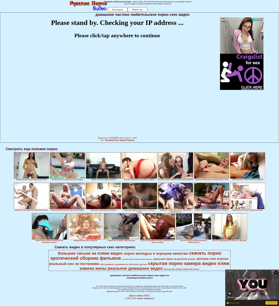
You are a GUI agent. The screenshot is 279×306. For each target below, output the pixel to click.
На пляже (109, 140)
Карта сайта (136, 295)
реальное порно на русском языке (174, 258)
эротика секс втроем (212, 258)
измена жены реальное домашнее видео (121, 268)
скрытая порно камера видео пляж (188, 263)
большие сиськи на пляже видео (90, 253)
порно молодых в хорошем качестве (156, 253)
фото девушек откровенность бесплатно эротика (123, 264)
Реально (130, 140)
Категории (117, 9)
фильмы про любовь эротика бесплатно (181, 269)
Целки (123, 140)
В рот (116, 140)
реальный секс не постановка (74, 264)
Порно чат (137, 9)
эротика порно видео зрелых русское (137, 259)
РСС (147, 295)
